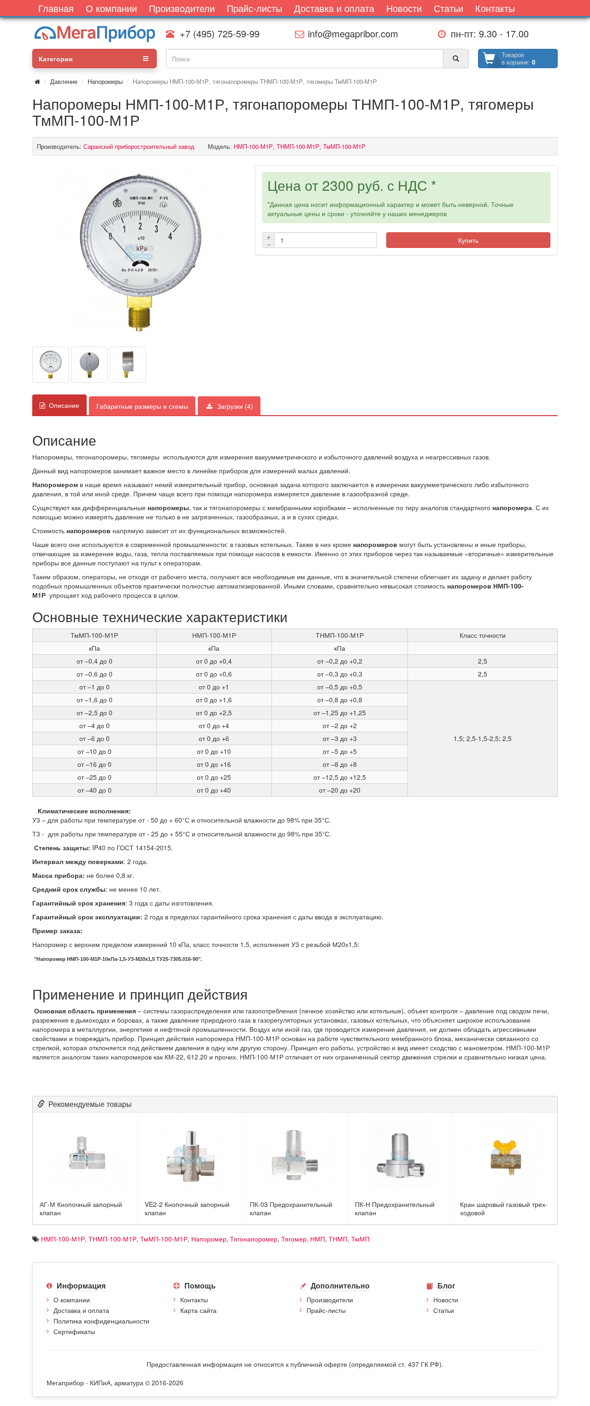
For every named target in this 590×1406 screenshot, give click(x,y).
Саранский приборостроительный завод (139, 146)
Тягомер (294, 1238)
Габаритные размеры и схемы (142, 406)
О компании (71, 1299)
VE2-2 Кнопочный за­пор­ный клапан (187, 1208)
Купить (468, 240)
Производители (330, 1299)
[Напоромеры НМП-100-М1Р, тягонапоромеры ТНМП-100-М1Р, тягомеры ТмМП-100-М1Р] (139, 252)
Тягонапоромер (253, 1238)
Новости (445, 1299)
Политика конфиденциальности (101, 1320)
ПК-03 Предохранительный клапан (291, 1208)
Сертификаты (74, 1331)
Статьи (443, 1310)
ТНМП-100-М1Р (112, 1238)
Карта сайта (198, 1310)
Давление (63, 81)
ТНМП (338, 1238)
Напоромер (208, 1238)
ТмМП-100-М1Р (164, 1238)
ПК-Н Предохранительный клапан (395, 1208)
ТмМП (360, 1238)
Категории (56, 58)
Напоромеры (105, 81)
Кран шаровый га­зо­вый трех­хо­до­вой (504, 1208)
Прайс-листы (326, 1310)
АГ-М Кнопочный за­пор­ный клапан (81, 1208)
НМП (317, 1238)
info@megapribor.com (350, 33)
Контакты (194, 1299)
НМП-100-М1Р (63, 1238)
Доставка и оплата (81, 1310)
